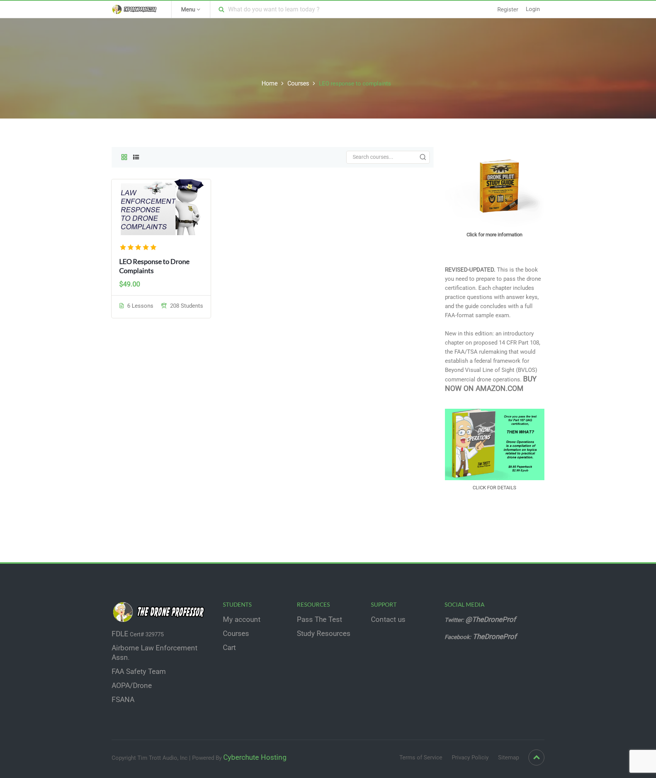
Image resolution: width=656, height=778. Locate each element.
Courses (298, 83)
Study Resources (323, 633)
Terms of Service (420, 757)
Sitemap (508, 757)
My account (241, 619)
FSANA (123, 700)
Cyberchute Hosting (255, 757)
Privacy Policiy (470, 757)
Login (533, 9)
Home (270, 83)
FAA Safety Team (139, 671)
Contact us (388, 619)
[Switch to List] (136, 157)
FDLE (120, 634)
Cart (229, 648)
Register (507, 9)
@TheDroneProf (491, 619)
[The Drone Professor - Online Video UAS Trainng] (136, 9)
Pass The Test (319, 619)
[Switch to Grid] (124, 157)
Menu (189, 9)
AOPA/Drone (132, 686)
